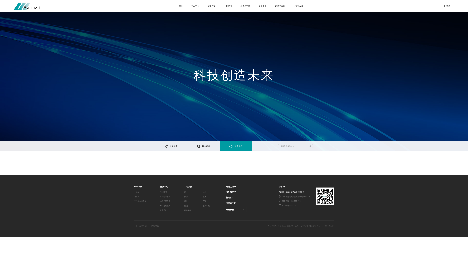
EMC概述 (163, 192)
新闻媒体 (262, 6)
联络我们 (282, 186)
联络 (448, 6)
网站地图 (155, 225)
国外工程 (187, 210)
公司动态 (173, 146)
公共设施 (206, 206)
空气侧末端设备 (140, 201)
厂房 (204, 201)
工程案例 (228, 6)
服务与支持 (245, 6)
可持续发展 (298, 6)
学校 (186, 201)
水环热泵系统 (165, 206)
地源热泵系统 (165, 201)
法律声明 (143, 225)
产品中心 (195, 6)
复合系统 (163, 210)
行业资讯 (206, 146)
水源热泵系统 (165, 196)
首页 (181, 6)
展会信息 (238, 146)
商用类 (136, 196)
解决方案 (211, 6)
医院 (186, 206)
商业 (186, 192)
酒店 (186, 196)
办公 (204, 192)
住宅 (204, 196)
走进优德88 (280, 6)
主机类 (136, 192)
